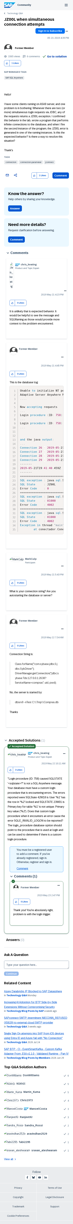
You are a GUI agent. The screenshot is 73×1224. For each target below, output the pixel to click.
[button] (7, 63)
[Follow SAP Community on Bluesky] (33, 1177)
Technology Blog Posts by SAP (25, 1011)
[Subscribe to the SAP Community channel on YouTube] (39, 1177)
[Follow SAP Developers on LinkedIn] (45, 1177)
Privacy (18, 1187)
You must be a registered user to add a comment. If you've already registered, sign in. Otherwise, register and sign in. (34, 856)
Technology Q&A (15, 13)
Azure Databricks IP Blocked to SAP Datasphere (33, 991)
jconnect (49, 162)
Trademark (18, 1206)
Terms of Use (55, 1187)
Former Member (24, 48)
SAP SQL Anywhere (14, 78)
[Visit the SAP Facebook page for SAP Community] (27, 1177)
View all (8, 1159)
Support (54, 1206)
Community (24, 5)
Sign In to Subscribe (50, 31)
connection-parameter (30, 162)
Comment (60, 175)
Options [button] (66, 31)
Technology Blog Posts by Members (28, 1057)
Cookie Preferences (18, 1215)
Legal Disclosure (55, 1197)
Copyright (18, 1197)
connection (11, 162)
